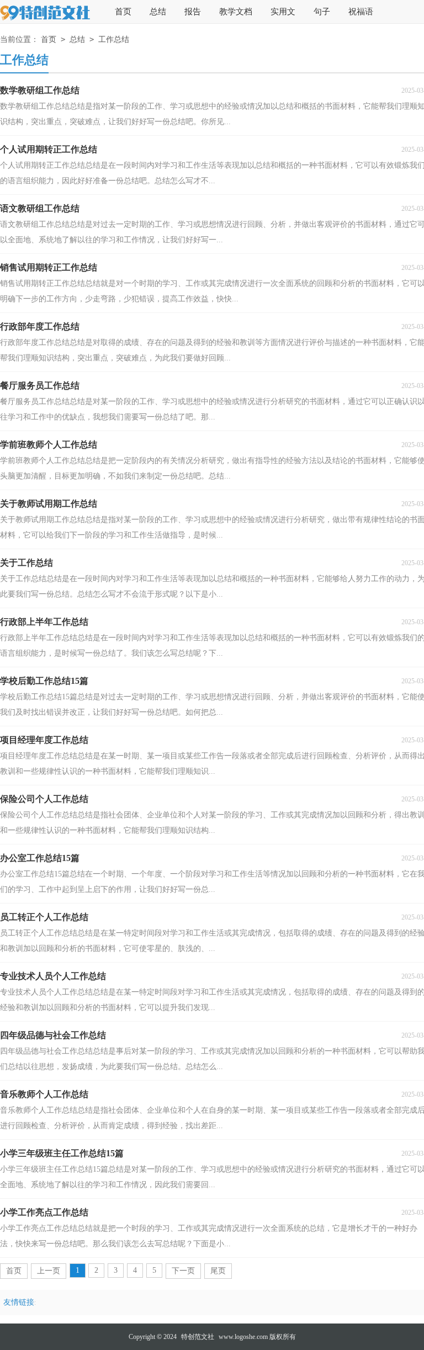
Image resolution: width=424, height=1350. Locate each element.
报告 (192, 11)
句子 (322, 11)
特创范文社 (197, 1337)
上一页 (48, 1271)
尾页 (218, 1271)
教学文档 (235, 11)
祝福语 (360, 11)
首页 (123, 11)
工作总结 (113, 39)
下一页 (183, 1271)
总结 (158, 11)
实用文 (283, 11)
